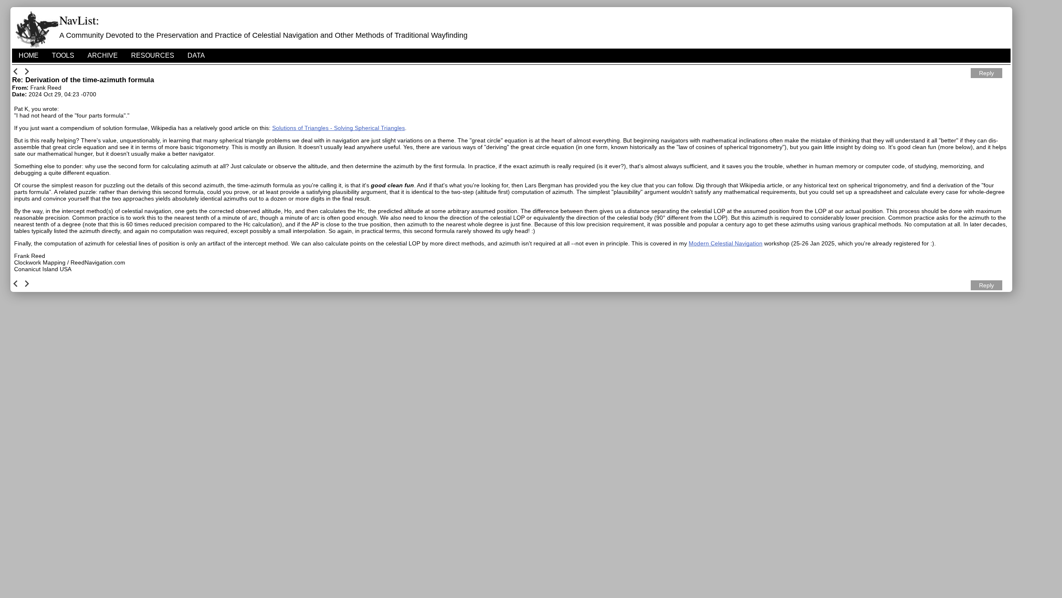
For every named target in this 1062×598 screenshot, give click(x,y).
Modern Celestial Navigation (725, 243)
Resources (152, 55)
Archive (103, 55)
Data (196, 55)
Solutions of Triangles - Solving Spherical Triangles (338, 128)
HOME (29, 55)
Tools (63, 55)
